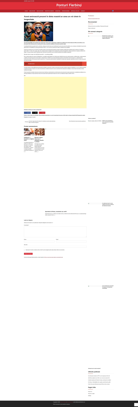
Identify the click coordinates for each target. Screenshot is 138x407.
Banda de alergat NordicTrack (94, 18)
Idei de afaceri (40, 10)
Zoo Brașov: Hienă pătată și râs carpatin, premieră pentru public (99, 382)
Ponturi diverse (65, 10)
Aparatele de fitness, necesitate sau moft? (56, 211)
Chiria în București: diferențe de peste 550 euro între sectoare (99, 384)
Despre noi (90, 391)
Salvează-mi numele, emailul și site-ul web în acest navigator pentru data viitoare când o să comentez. (45, 249)
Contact (83, 10)
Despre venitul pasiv (91, 28)
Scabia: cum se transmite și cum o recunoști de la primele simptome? (107, 122)
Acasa (26, 10)
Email (57, 239)
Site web (25, 244)
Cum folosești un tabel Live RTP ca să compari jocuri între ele (99, 375)
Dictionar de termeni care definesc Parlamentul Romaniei (98, 26)
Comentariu (26, 225)
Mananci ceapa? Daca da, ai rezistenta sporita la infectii (39, 139)
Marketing (57, 10)
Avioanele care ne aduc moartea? (94, 368)
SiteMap (89, 395)
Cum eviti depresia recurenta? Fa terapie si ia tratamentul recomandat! (108, 287)
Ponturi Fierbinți (69, 5)
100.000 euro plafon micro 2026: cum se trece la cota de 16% (99, 377)
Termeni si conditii (91, 393)
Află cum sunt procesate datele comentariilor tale (53, 257)
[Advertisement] (55, 92)
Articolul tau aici (75, 10)
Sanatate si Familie (31, 117)
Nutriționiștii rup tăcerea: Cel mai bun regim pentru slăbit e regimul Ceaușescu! (107, 37)
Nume (25, 239)
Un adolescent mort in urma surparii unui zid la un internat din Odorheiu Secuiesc (108, 204)
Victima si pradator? (92, 118)
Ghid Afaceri (32, 10)
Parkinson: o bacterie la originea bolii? (29, 139)
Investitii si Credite (49, 10)
